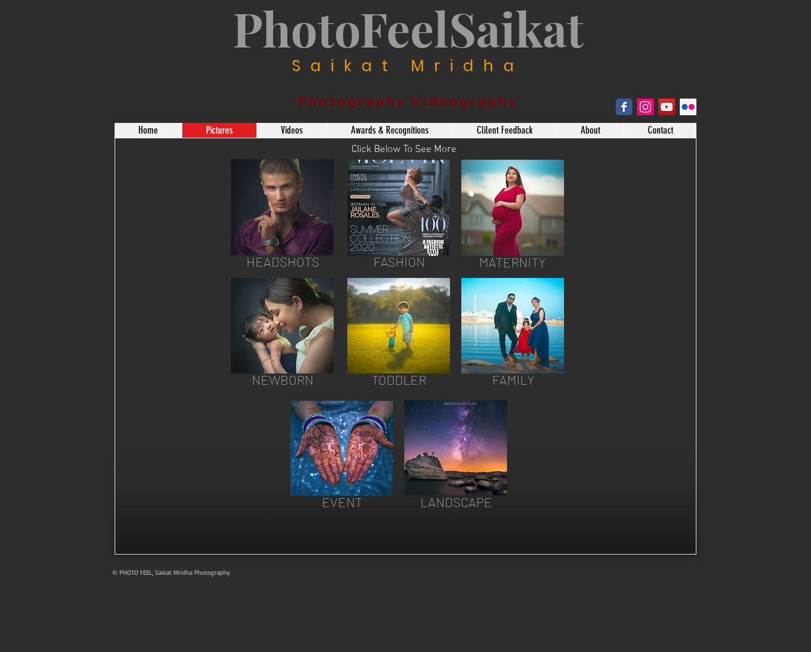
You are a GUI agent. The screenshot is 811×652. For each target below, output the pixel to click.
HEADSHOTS (282, 261)
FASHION (399, 261)
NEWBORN (282, 379)
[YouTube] (666, 107)
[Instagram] (645, 107)
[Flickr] (688, 107)
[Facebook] (624, 107)
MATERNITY (512, 262)
